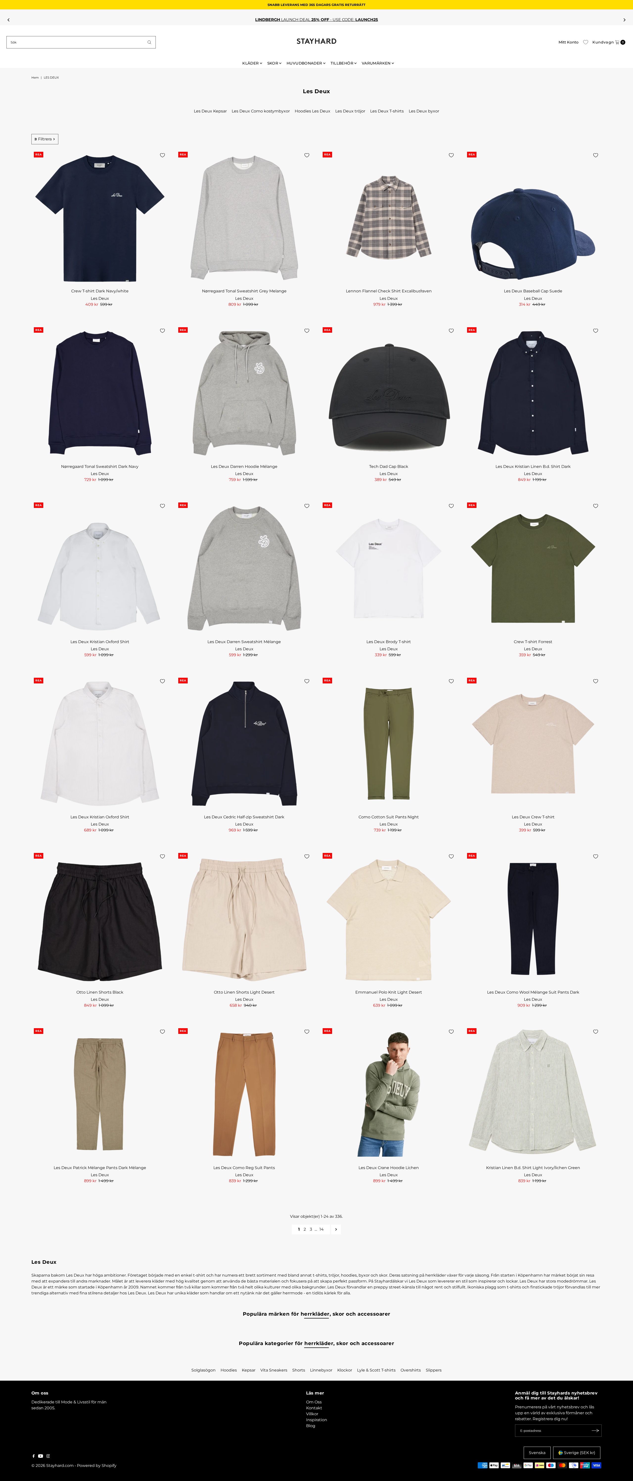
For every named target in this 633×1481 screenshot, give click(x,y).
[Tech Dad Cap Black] (388, 393)
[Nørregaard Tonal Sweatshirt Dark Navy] (99, 393)
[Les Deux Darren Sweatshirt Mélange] (244, 568)
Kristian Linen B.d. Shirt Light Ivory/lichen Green (533, 1167)
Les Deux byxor (424, 111)
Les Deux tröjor (350, 111)
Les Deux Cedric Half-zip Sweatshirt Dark (244, 817)
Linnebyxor (321, 1370)
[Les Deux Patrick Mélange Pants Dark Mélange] (99, 1094)
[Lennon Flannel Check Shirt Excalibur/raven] (388, 217)
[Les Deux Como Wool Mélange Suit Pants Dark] (533, 918)
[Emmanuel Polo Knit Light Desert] (388, 918)
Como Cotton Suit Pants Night (389, 817)
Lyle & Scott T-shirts (376, 1370)
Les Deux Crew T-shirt (533, 817)
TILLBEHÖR (342, 63)
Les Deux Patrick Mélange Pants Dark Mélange (100, 1167)
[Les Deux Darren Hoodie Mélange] (244, 393)
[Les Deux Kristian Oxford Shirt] (99, 568)
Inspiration (316, 1419)
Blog (310, 1425)
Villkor (312, 1414)
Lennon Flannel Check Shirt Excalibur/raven (389, 291)
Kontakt (314, 1408)
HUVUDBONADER (304, 63)
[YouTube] (40, 1456)
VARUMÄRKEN (376, 63)
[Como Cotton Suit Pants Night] (388, 743)
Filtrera (45, 139)
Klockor (344, 1370)
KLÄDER (250, 63)
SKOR (272, 63)
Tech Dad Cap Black (388, 466)
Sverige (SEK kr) (579, 1452)
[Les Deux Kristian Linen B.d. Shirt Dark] (533, 393)
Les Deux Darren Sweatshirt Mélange (244, 641)
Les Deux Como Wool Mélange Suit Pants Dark (533, 992)
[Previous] (9, 19)
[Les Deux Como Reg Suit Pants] (244, 1094)
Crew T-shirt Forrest (533, 641)
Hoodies (229, 1370)
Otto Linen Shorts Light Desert (244, 992)
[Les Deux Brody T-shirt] (388, 568)
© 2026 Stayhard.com (52, 1465)
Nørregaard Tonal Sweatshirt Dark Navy (99, 466)
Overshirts (411, 1370)
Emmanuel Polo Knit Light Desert (388, 992)
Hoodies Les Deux (312, 111)
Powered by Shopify (96, 1465)
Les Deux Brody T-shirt (388, 641)
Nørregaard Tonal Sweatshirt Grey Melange (244, 291)
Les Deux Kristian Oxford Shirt (99, 641)
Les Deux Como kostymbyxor (261, 111)
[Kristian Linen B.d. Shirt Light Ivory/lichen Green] (533, 1094)
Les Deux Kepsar (210, 111)
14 (321, 1229)
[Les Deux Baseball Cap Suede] (533, 217)
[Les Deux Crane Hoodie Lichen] (388, 1094)
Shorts (298, 1370)
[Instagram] (48, 1456)
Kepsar (248, 1370)
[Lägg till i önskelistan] (162, 155)
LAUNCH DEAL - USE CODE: (315, 19)
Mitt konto (569, 42)
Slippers (434, 1370)
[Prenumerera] (595, 1430)
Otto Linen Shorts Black (99, 992)
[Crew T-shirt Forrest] (533, 568)
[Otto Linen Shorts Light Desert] (244, 918)
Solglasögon (203, 1370)
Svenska (537, 1452)
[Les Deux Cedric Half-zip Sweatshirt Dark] (244, 743)
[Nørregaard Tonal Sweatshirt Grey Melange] (244, 217)
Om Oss (314, 1402)
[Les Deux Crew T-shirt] (533, 743)
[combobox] (81, 42)
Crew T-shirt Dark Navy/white (100, 291)
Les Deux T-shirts (387, 111)
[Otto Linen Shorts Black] (99, 918)
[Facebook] (34, 1456)
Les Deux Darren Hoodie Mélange (244, 466)
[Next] (624, 19)
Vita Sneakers (273, 1370)
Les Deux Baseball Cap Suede (533, 291)
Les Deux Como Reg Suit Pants (244, 1167)
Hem (35, 77)
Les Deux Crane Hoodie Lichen (389, 1167)
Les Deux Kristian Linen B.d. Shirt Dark (533, 466)
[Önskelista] (585, 42)
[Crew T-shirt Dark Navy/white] (99, 217)
